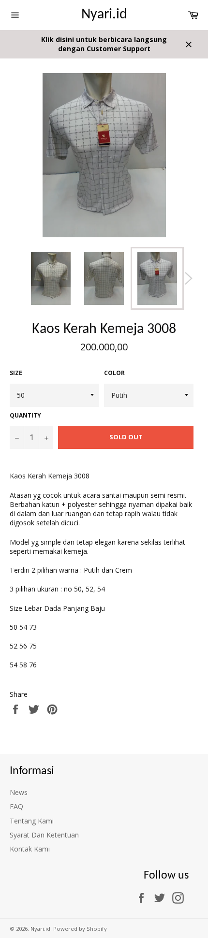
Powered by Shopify (80, 928)
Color (114, 373)
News (19, 792)
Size (16, 373)
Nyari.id (104, 14)
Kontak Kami (30, 848)
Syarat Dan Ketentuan (44, 834)
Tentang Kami (32, 820)
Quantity (25, 415)
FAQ (16, 806)
